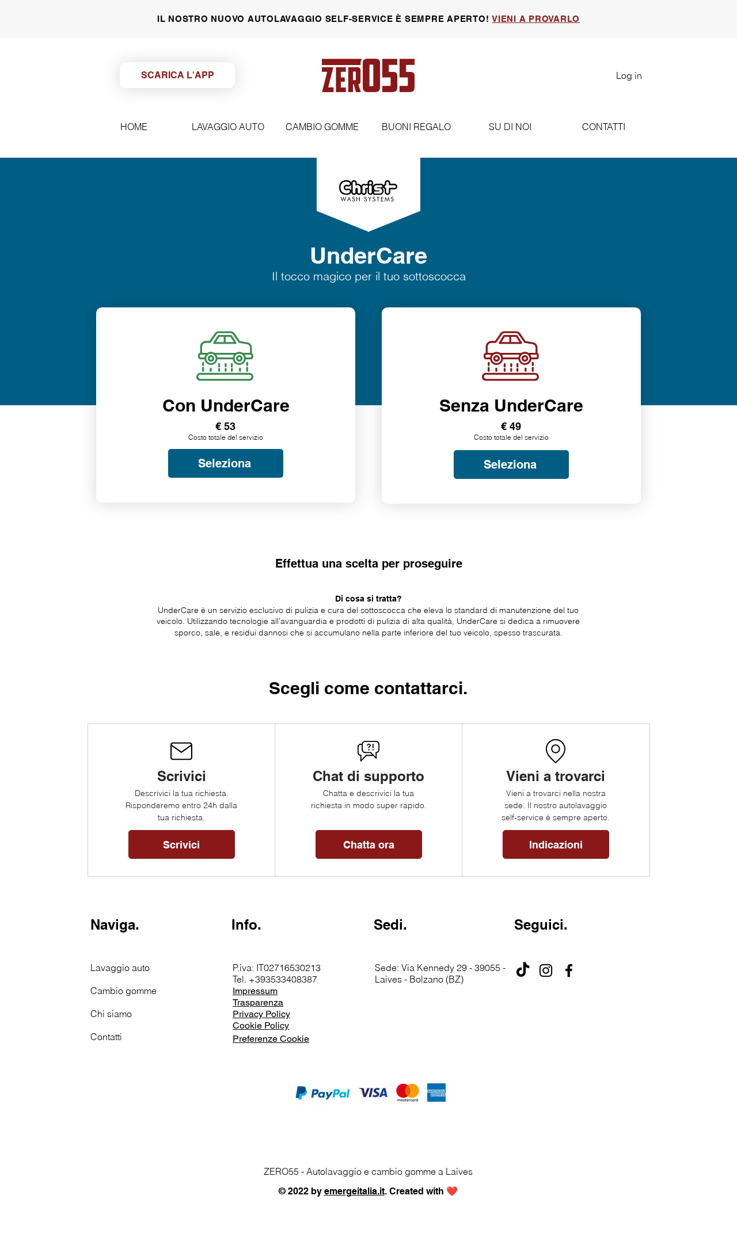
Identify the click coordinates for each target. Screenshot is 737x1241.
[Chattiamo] (440, 845)
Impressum (255, 990)
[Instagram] (545, 970)
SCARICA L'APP (177, 75)
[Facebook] (569, 970)
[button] (369, 844)
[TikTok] (522, 970)
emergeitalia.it (354, 1191)
